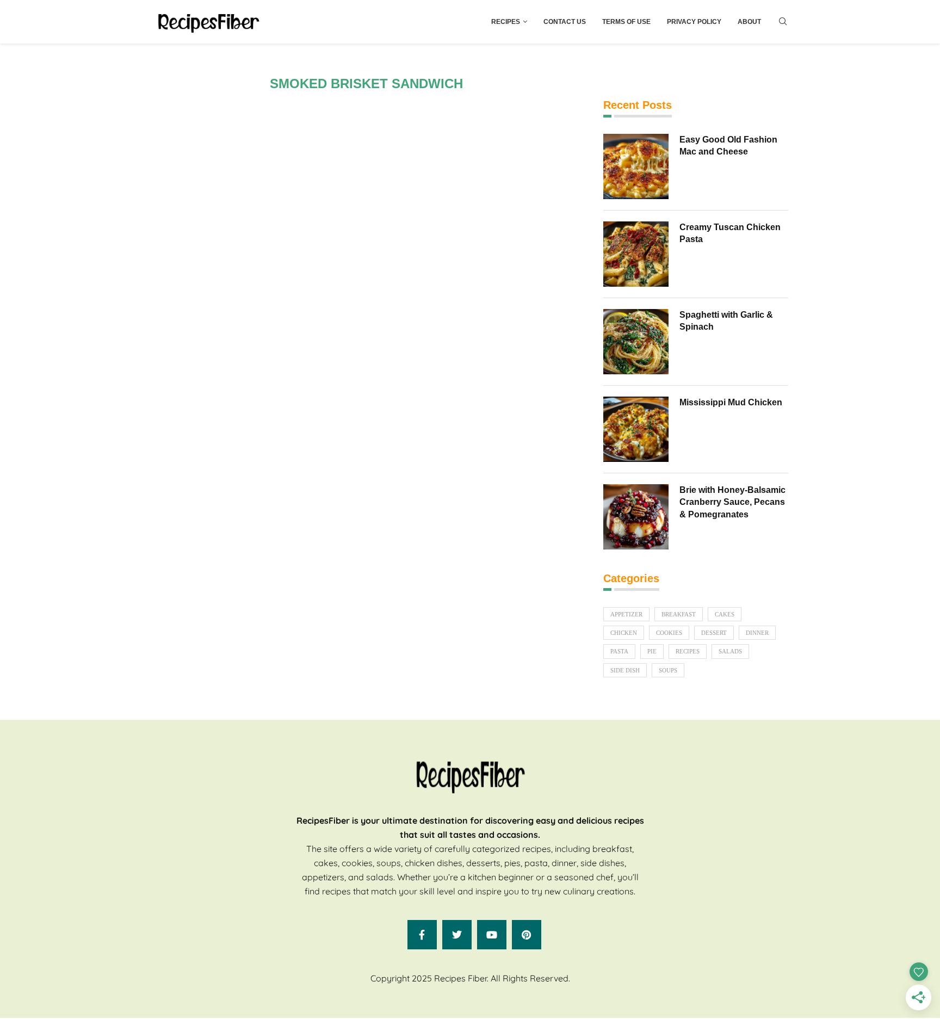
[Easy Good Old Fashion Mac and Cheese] (636, 166)
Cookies (669, 632)
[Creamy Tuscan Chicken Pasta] (636, 254)
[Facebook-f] (422, 934)
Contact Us (564, 22)
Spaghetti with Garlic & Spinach (726, 320)
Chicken (623, 632)
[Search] (782, 21)
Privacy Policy (694, 22)
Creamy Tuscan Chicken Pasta (730, 233)
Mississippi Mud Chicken (730, 402)
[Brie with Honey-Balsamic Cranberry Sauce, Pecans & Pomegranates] (636, 516)
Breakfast (678, 614)
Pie (652, 651)
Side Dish (625, 670)
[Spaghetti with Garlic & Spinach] (636, 341)
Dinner (757, 632)
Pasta (619, 651)
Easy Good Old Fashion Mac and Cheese (728, 145)
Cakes (724, 614)
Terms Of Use (626, 22)
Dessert (714, 632)
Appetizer (626, 614)
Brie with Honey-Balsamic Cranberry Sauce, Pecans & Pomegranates (732, 502)
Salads (730, 651)
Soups (668, 670)
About (749, 22)
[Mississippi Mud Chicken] (636, 429)
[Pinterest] (526, 934)
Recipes (505, 22)
